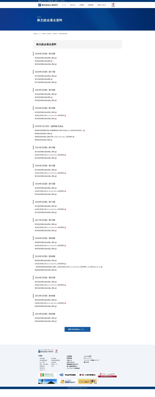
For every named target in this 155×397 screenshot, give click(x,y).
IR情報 (82, 5)
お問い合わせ (101, 5)
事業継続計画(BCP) (72, 364)
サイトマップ (87, 358)
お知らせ (73, 5)
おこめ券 (42, 362)
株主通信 (53, 358)
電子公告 (86, 362)
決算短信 (53, 362)
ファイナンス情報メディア (91, 360)
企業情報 (90, 5)
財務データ (54, 364)
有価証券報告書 (55, 360)
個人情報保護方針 (72, 366)
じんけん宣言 (87, 356)
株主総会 (55, 33)
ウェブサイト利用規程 (73, 368)
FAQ (52, 366)
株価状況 (42, 366)
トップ (64, 5)
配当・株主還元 (44, 364)
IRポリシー (43, 370)
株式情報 (49, 33)
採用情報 (69, 358)
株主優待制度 (43, 360)
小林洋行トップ (37, 33)
